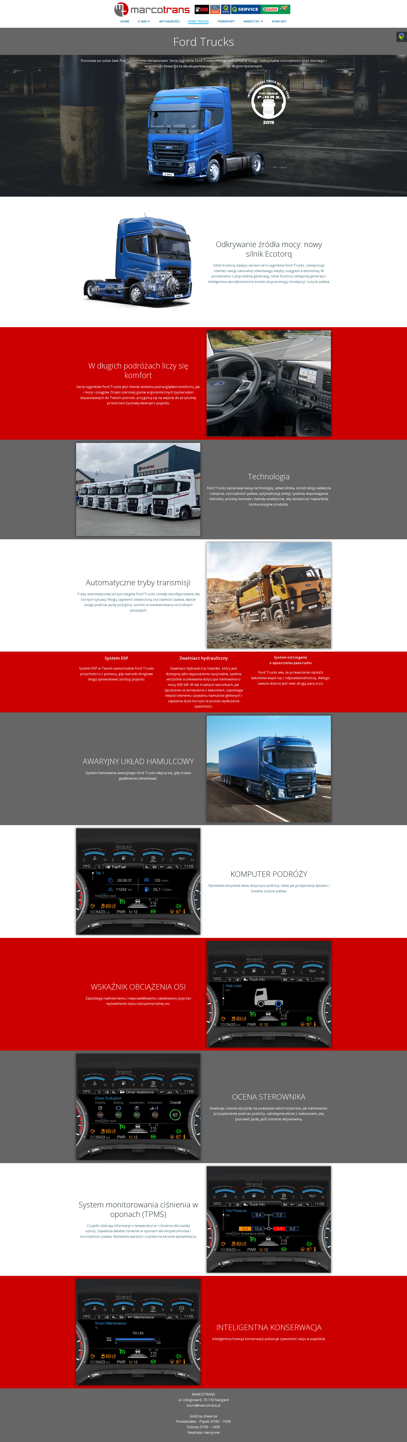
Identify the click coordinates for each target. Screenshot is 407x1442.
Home (124, 21)
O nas (142, 21)
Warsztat (252, 21)
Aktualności (169, 21)
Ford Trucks (198, 21)
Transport (226, 21)
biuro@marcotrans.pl (203, 1405)
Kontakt (279, 21)
